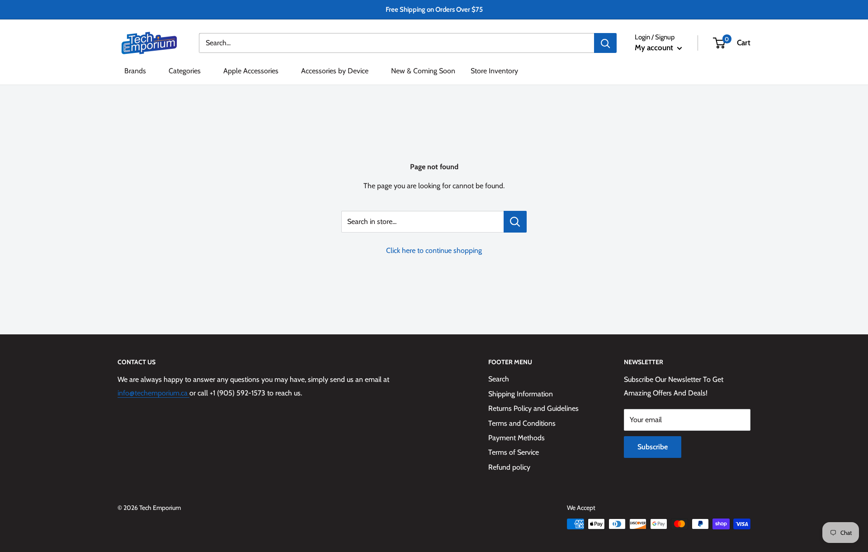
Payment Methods (516, 437)
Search (498, 379)
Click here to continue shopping (434, 250)
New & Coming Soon (423, 71)
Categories (185, 71)
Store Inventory (494, 71)
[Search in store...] (515, 222)
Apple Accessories (250, 71)
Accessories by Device (334, 71)
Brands (135, 71)
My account (655, 47)
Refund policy (509, 467)
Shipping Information (520, 394)
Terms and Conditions (522, 423)
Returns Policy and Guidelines (533, 408)
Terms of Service (513, 452)
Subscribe (652, 447)
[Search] (605, 43)
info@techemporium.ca (153, 393)
